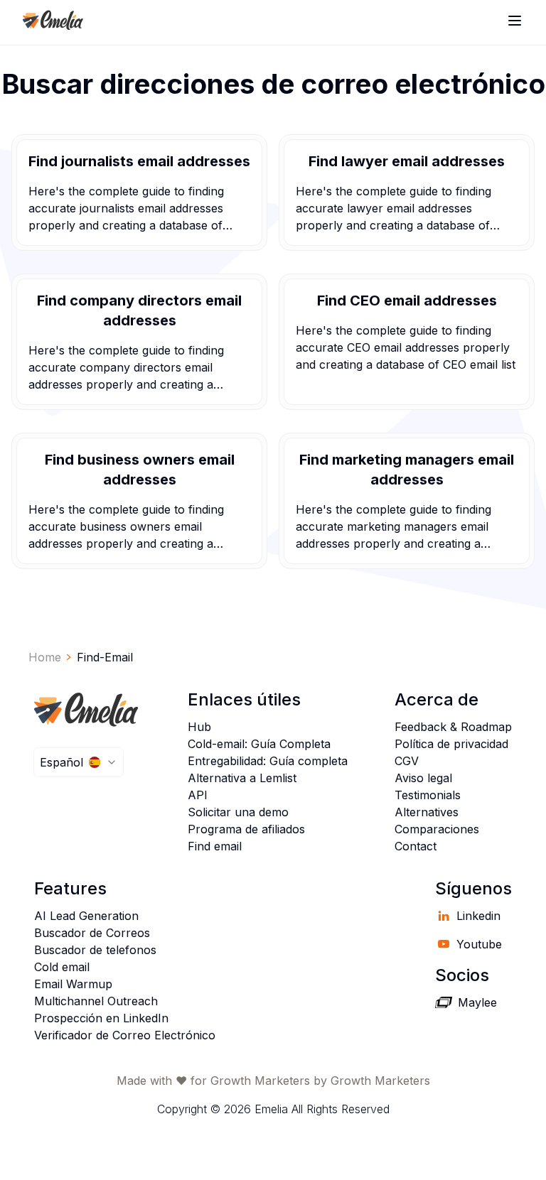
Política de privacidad (451, 744)
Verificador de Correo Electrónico (124, 1035)
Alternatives (427, 812)
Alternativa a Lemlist (242, 778)
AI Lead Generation (86, 916)
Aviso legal (423, 778)
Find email (215, 846)
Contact (416, 846)
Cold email (62, 967)
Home (44, 657)
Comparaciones (437, 829)
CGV (407, 761)
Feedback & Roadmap (453, 727)
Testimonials (428, 795)
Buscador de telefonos (95, 950)
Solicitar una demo (238, 812)
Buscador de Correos (92, 933)
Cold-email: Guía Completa (259, 744)
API (198, 795)
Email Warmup (73, 984)
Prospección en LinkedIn (101, 1018)
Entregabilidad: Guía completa (268, 761)
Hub (199, 727)
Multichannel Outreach (96, 1001)
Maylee (477, 1002)
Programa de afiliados (246, 829)
